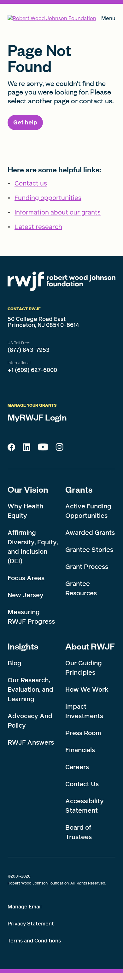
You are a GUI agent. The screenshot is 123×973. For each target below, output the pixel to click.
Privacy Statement (31, 923)
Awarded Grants (90, 532)
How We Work (86, 689)
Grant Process (86, 566)
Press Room (83, 733)
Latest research (38, 226)
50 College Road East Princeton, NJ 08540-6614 (43, 322)
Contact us (31, 183)
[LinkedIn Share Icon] (26, 448)
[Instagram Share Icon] (59, 448)
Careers (77, 767)
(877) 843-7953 (29, 350)
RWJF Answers (31, 742)
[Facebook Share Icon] (11, 448)
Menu (108, 20)
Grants (78, 489)
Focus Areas (26, 578)
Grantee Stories (89, 549)
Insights (23, 646)
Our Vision (28, 489)
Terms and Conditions (34, 940)
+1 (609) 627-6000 (32, 370)
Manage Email (25, 906)
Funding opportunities (48, 197)
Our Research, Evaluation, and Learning (30, 689)
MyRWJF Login (37, 417)
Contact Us (82, 784)
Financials (80, 750)
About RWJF (90, 646)
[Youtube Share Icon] (43, 448)
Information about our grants (58, 212)
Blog (14, 663)
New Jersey (26, 595)
